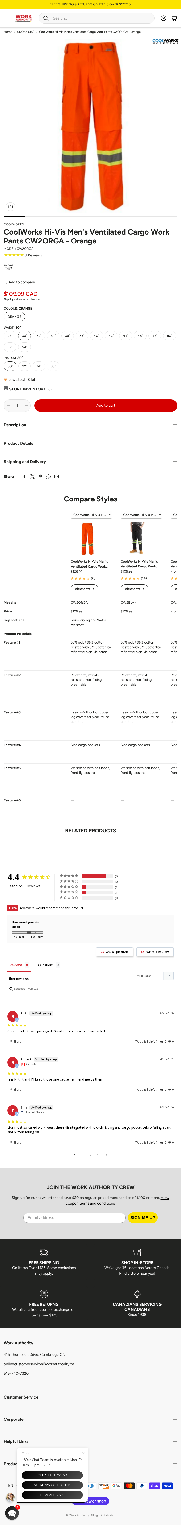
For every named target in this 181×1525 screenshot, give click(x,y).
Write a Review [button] (157, 952)
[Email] (56, 476)
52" (10, 347)
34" (53, 336)
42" (111, 336)
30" (24, 336)
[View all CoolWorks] (165, 42)
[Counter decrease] (8, 405)
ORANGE (14, 316)
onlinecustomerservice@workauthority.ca (39, 1364)
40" (96, 336)
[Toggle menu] (7, 18)
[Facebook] (24, 476)
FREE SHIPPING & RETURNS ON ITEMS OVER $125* (89, 4)
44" (125, 336)
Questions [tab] (46, 965)
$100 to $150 (25, 32)
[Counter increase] (26, 405)
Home (8, 32)
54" (24, 347)
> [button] (107, 1154)
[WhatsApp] (48, 476)
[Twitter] (32, 476)
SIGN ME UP (142, 1217)
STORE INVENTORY (27, 389)
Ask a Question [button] (117, 952)
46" (140, 336)
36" (67, 336)
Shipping (9, 299)
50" (169, 336)
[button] (96, 18)
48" (154, 336)
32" (39, 336)
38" (81, 336)
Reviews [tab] (16, 965)
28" (10, 336)
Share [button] (17, 1041)
